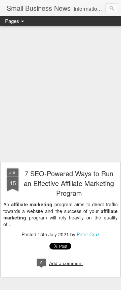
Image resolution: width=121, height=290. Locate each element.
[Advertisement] (60, 94)
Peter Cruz (88, 234)
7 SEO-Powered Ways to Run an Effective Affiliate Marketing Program (69, 183)
